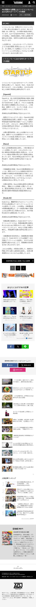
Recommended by (21, 338)
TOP (3, 6)
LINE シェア (25, 347)
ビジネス (8, 6)
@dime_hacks (19, 369)
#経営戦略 (27, 15)
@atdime (11, 365)
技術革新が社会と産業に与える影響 (18, 261)
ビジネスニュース (16, 6)
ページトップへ (18, 568)
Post (18, 347)
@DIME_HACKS (27, 365)
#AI (21, 15)
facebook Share (10, 347)
